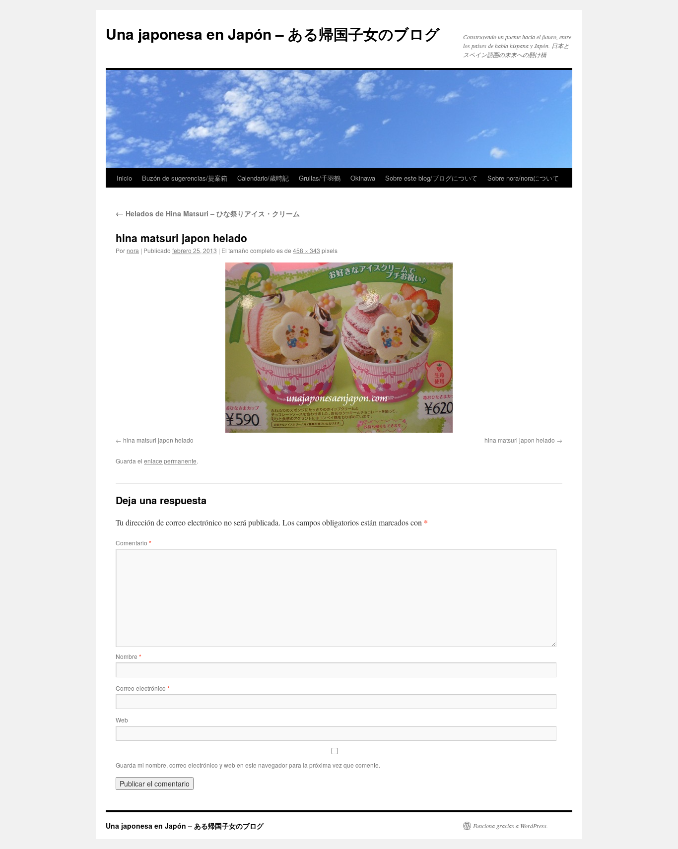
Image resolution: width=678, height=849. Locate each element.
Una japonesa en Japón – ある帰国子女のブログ (273, 33)
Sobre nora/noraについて (523, 178)
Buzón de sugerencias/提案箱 (184, 178)
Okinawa (362, 178)
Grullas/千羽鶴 (319, 178)
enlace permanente (170, 461)
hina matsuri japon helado (158, 440)
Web (122, 720)
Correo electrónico (143, 688)
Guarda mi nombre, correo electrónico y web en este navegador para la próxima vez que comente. (248, 765)
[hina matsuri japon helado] (339, 347)
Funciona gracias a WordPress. (510, 826)
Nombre (128, 656)
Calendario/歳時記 (263, 178)
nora (133, 250)
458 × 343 (306, 250)
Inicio (124, 178)
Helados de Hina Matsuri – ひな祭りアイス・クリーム (208, 213)
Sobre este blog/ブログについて (431, 178)
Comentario (133, 542)
